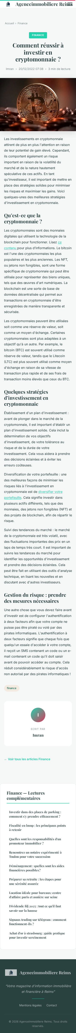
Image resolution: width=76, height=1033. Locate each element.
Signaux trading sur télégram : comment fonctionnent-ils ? (37, 922)
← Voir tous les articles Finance (27, 759)
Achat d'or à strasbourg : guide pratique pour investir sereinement (37, 935)
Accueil (9, 23)
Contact (51, 1005)
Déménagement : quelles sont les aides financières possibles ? (36, 868)
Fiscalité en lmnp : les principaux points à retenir (37, 827)
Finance (23, 23)
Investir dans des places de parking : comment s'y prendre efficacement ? (35, 814)
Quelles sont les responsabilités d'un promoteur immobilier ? (35, 841)
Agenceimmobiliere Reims (38, 4)
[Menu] (70, 4)
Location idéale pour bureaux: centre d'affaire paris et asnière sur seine (35, 895)
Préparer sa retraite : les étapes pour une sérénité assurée (35, 881)
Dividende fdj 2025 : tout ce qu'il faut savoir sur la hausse (35, 908)
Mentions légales (30, 1005)
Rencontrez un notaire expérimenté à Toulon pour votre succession (35, 854)
